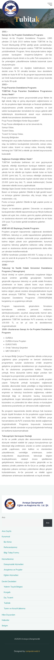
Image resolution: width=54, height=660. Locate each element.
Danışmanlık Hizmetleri (13, 564)
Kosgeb (7, 592)
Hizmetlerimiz (8, 559)
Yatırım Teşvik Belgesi (13, 587)
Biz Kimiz (8, 542)
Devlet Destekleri (9, 581)
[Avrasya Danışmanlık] (10, 8)
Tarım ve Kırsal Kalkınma (14, 608)
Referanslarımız (10, 547)
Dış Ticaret (8, 597)
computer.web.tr (33, 651)
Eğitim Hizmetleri (11, 575)
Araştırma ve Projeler (13, 570)
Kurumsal (6, 536)
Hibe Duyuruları (8, 615)
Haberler (5, 620)
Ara (3, 517)
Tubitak (7, 603)
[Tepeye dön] (43, 649)
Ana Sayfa (6, 531)
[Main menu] (49, 4)
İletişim (5, 625)
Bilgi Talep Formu (11, 553)
